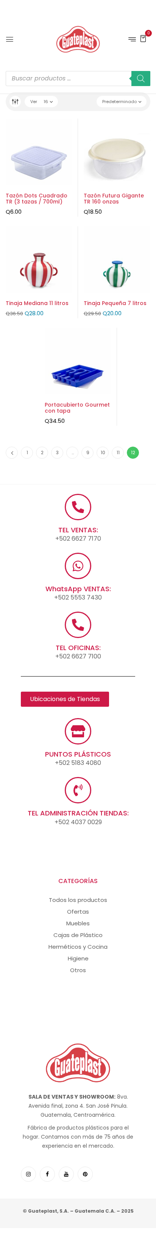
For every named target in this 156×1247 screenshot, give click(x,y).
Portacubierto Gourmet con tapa (77, 408)
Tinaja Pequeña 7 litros (115, 303)
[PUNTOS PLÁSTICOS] (78, 731)
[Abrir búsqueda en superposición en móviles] (78, 78)
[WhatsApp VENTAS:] (78, 566)
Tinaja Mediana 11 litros (37, 303)
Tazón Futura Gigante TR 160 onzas (114, 199)
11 (118, 452)
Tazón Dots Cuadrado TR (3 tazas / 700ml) (36, 199)
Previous (12, 453)
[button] (143, 38)
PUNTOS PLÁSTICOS (78, 754)
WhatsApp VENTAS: (78, 588)
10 (103, 452)
